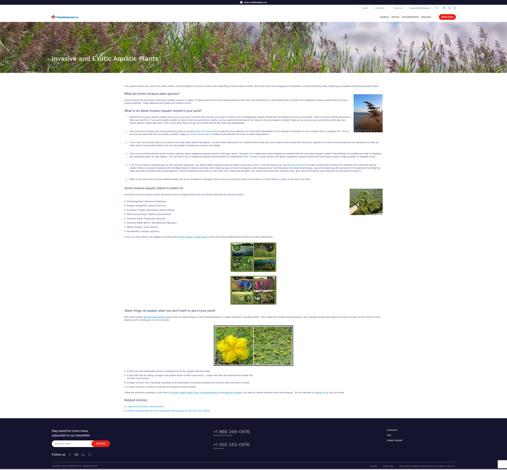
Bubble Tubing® (394, 440)
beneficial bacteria (297, 165)
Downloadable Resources (420, 8)
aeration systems (233, 392)
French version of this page (191, 237)
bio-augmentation (210, 392)
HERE (245, 156)
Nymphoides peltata (154, 317)
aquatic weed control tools (185, 392)
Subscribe (100, 443)
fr (437, 8)
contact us (320, 392)
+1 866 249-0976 (231, 431)
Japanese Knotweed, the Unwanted (145, 406)
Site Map (373, 466)
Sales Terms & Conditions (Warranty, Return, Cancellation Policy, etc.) (427, 466)
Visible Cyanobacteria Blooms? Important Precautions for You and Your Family (168, 411)
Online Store (447, 17)
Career (365, 8)
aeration (256, 165)
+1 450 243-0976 (231, 444)
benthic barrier (196, 134)
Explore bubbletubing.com (255, 2)
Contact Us (379, 8)
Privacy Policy (388, 466)
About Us (398, 8)
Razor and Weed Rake (206, 131)
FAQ (389, 435)
